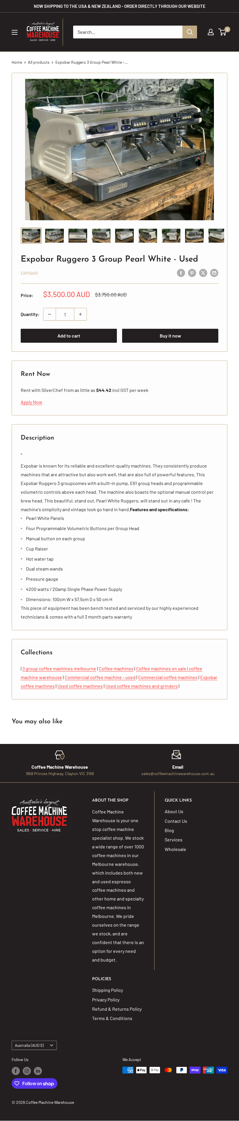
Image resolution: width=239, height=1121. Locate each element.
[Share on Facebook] (181, 272)
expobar (29, 273)
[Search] (189, 32)
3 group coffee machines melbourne (59, 668)
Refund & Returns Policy (117, 1009)
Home (17, 62)
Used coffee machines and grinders (142, 686)
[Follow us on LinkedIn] (38, 1071)
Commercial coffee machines (168, 677)
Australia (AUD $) (29, 1045)
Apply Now (31, 402)
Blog (169, 830)
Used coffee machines (80, 686)
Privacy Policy (105, 999)
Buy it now (170, 335)
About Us (174, 811)
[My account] (211, 32)
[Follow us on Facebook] (16, 1071)
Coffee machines (116, 668)
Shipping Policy (107, 990)
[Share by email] (214, 272)
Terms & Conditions (112, 1018)
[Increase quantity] (80, 314)
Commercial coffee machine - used (100, 677)
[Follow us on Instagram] (27, 1071)
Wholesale (175, 849)
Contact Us (176, 821)
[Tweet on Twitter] (203, 272)
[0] (222, 32)
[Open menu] (14, 32)
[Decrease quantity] (49, 314)
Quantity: (30, 314)
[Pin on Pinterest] (192, 272)
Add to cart (68, 335)
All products (39, 62)
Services (173, 839)
